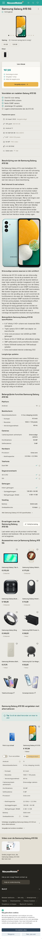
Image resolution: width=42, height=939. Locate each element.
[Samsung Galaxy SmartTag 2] (31, 587)
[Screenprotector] (31, 681)
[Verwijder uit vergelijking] (24, 756)
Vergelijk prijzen (19, 84)
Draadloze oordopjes (9, 904)
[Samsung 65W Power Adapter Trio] (31, 618)
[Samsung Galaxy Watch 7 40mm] (31, 556)
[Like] (17, 549)
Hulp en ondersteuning (12, 882)
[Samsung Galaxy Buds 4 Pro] (11, 587)
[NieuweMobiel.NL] (13, 3)
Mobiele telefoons (8, 897)
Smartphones (31, 897)
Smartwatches (15, 901)
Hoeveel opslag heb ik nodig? (21, 40)
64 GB (6, 44)
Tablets (4, 901)
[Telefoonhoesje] (11, 681)
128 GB (14, 44)
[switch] (5, 756)
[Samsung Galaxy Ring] (11, 618)
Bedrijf (4, 889)
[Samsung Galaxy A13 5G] (32, 733)
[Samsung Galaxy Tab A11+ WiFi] (11, 556)
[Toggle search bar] (33, 2)
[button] (8, 35)
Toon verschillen (14, 756)
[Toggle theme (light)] (28, 2)
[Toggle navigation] (3, 3)
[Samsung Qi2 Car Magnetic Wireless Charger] (31, 650)
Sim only (21, 897)
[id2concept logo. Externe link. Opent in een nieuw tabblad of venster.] (3, 910)
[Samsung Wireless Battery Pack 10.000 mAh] (11, 650)
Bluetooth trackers (26, 904)
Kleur (4, 49)
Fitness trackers (29, 901)
